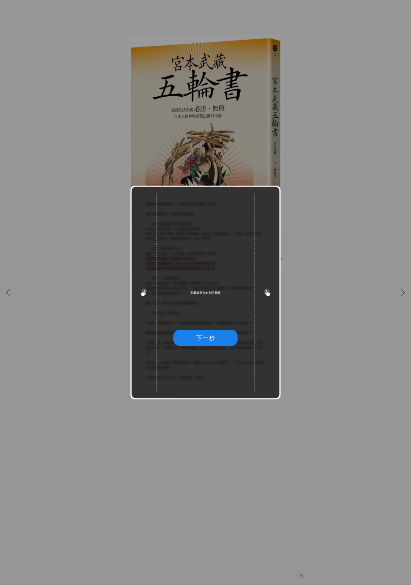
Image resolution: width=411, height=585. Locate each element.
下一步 (205, 337)
